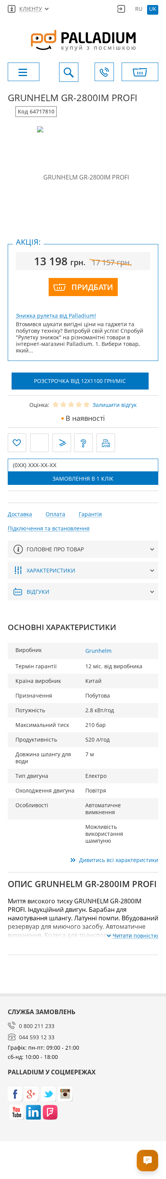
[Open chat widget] (147, 1160)
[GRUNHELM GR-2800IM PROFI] (83, 177)
